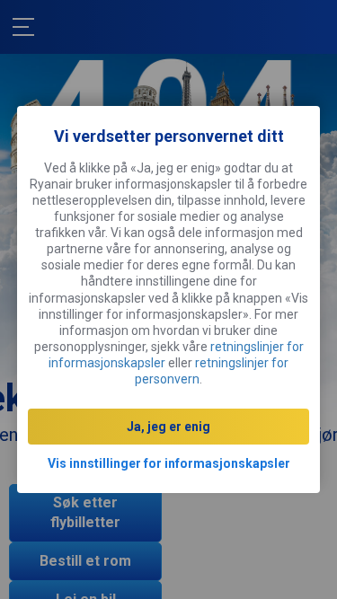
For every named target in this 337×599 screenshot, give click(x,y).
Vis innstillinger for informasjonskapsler (169, 463)
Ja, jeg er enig (168, 426)
